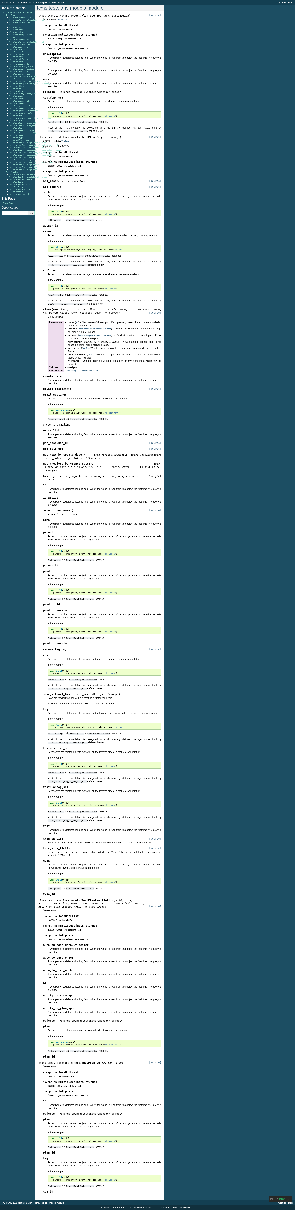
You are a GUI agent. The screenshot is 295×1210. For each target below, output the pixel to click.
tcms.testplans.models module (49, 2)
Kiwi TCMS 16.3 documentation (17, 2)
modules (282, 2)
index (290, 2)
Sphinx (186, 1207)
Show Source (9, 203)
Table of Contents (14, 8)
